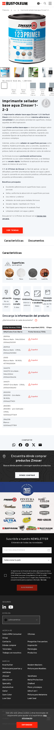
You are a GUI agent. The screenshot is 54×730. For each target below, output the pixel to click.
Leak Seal (32, 698)
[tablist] (27, 328)
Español (34, 339)
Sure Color (7, 695)
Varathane (32, 676)
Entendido (27, 725)
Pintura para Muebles (37, 669)
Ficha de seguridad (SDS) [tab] (33, 327)
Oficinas (31, 634)
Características (14, 241)
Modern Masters (35, 665)
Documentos (36, 241)
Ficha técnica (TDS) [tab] (12, 327)
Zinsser (5, 676)
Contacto (6, 642)
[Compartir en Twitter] (33, 445)
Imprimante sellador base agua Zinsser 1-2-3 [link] (35, 10)
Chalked (31, 683)
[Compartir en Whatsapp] (14, 445)
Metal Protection (35, 680)
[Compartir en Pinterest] (27, 445)
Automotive (7, 687)
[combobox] (27, 560)
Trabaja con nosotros (11, 653)
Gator (5, 691)
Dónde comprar (27, 475)
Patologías (32, 649)
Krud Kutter (7, 665)
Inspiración (32, 645)
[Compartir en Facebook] (20, 445)
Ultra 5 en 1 (32, 691)
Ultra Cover (7, 680)
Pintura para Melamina (37, 695)
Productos (5, 10)
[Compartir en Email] (40, 445)
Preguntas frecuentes (38, 642)
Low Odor (6, 698)
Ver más (43, 580)
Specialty (6, 683)
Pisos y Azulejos (35, 687)
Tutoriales (7, 649)
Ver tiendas (12, 230)
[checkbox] (5, 575)
